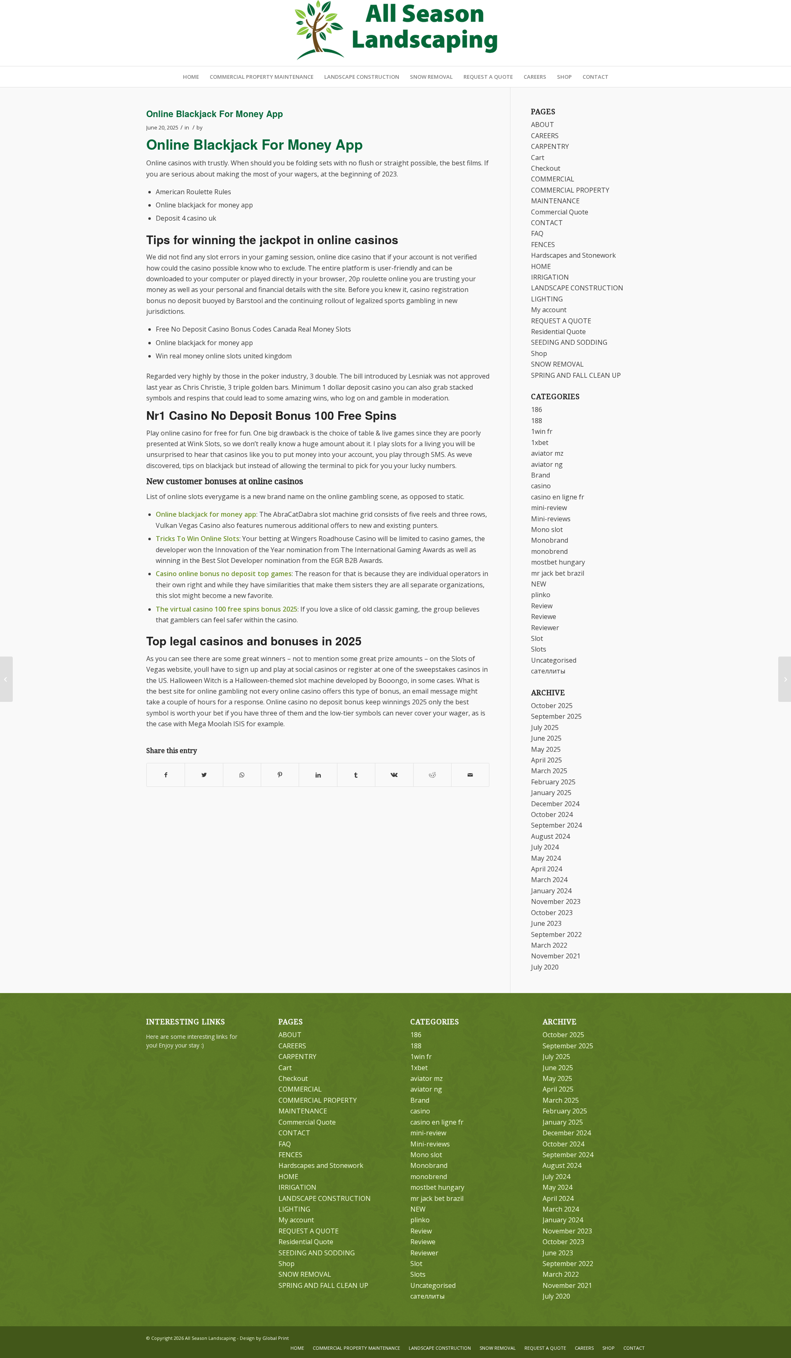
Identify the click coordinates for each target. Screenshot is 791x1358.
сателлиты (548, 670)
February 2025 (553, 781)
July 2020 (545, 967)
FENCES (543, 244)
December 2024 (555, 803)
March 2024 (549, 879)
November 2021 (555, 955)
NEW (538, 583)
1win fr (541, 431)
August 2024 (550, 836)
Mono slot (547, 529)
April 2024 (546, 868)
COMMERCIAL (552, 179)
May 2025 (546, 749)
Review (541, 605)
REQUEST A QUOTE (561, 320)
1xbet (539, 442)
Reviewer (545, 627)
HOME (541, 266)
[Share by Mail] (470, 774)
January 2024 (551, 890)
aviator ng (547, 464)
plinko (540, 594)
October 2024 (552, 814)
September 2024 (556, 825)
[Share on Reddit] (432, 774)
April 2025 (546, 760)
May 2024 (546, 858)
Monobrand (549, 540)
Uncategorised (553, 660)
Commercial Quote (559, 212)
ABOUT (542, 124)
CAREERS (545, 135)
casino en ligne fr (557, 496)
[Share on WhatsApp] (242, 774)
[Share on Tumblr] (356, 774)
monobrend (549, 551)
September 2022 (556, 934)
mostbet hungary (558, 562)
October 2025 (552, 705)
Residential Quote (558, 331)
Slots (538, 649)
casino (541, 485)
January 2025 (551, 792)
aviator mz (547, 453)
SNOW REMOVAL (557, 364)
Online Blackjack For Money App (214, 113)
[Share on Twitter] (203, 774)
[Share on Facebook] (166, 774)
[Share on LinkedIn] (318, 774)
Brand (540, 475)
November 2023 (555, 901)
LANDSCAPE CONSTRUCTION (577, 287)
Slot (537, 638)
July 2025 (545, 727)
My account (548, 309)
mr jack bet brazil (557, 573)
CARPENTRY (550, 146)
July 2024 (545, 847)
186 (536, 409)
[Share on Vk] (394, 774)
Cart (537, 157)
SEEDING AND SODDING (569, 342)
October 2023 (552, 912)
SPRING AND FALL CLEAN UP (576, 375)
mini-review (549, 507)
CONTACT (547, 222)
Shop (539, 353)
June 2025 (546, 738)
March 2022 (549, 945)
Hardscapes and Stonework (573, 255)
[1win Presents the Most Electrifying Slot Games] (6, 679)
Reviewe (543, 616)
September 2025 (556, 716)
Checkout (545, 168)
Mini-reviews (551, 518)
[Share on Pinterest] (280, 774)
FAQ (537, 233)
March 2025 (549, 770)
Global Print (275, 1338)
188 (536, 420)
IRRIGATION (550, 277)
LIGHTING (547, 299)
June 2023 (546, 923)
